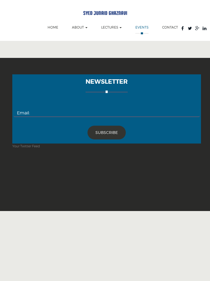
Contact (170, 27)
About (78, 27)
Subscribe (106, 132)
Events (141, 27)
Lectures (110, 27)
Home (53, 27)
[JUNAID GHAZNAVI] (105, 12)
